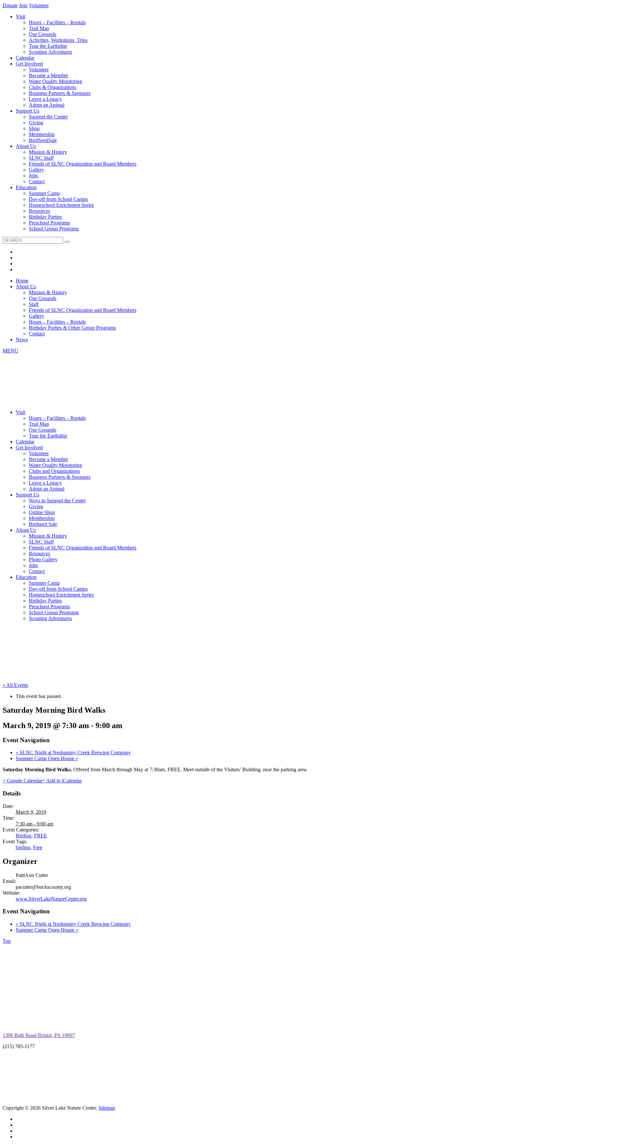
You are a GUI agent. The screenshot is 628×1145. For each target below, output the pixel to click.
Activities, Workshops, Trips (58, 40)
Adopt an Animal (46, 105)
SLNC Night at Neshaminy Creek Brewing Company (73, 752)
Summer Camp (44, 193)
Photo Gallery (43, 559)
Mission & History (48, 152)
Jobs (33, 175)
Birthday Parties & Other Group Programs (72, 328)
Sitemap (106, 1108)
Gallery (36, 169)
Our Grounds (42, 34)
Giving (36, 122)
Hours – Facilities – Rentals (57, 22)
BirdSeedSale (43, 140)
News (22, 339)
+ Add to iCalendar (62, 780)
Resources (39, 211)
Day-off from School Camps (58, 199)
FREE (40, 835)
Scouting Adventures (50, 52)
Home (22, 280)
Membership (42, 134)
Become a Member (48, 75)
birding (23, 847)
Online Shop (42, 512)
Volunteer (39, 5)
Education (26, 187)
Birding (23, 835)
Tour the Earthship (48, 46)
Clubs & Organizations (52, 87)
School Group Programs (54, 228)
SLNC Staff (41, 158)
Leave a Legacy (45, 99)
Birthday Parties (45, 217)
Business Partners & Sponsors (60, 93)
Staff (34, 304)
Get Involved (29, 63)
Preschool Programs (49, 222)
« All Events (15, 685)
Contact (37, 181)
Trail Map (39, 28)
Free (37, 847)
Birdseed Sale (43, 524)
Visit (20, 16)
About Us (26, 146)
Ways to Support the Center (57, 500)
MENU (10, 350)
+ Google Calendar (22, 780)
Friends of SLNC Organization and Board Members (82, 164)
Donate (10, 5)
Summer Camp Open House (47, 758)
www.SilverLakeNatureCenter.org (51, 899)
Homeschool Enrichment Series (61, 205)
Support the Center (48, 116)
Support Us (27, 111)
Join (23, 5)
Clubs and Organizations (54, 471)
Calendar (25, 58)
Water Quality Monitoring (55, 81)
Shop (34, 128)
